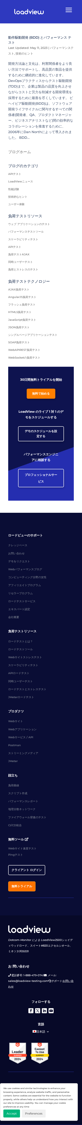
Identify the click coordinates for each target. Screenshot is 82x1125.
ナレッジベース (17, 545)
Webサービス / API (20, 737)
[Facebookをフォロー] (30, 1010)
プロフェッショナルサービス (41, 478)
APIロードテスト (18, 673)
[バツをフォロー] (37, 1010)
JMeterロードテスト (21, 697)
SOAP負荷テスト (19, 342)
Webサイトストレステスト (25, 657)
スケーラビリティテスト (23, 239)
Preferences (33, 1113)
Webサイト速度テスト (22, 848)
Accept (12, 1113)
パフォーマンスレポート (23, 801)
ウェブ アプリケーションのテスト (29, 224)
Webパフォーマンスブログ (25, 569)
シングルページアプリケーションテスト (32, 334)
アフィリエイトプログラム (24, 585)
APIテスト (14, 174)
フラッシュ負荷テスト (22, 304)
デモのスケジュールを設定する (41, 433)
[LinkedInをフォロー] (44, 1010)
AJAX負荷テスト (18, 289)
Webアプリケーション (22, 729)
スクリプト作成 (17, 793)
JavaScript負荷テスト (22, 319)
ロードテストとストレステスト (27, 689)
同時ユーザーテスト (20, 261)
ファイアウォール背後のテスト (27, 817)
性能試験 (13, 189)
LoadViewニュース (20, 181)
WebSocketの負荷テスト (24, 357)
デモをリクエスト (19, 561)
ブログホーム (19, 152)
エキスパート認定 (19, 609)
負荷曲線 (13, 785)
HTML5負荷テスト (20, 312)
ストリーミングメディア (23, 753)
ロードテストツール (20, 649)
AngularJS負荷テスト (22, 297)
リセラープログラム (20, 593)
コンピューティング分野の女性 (27, 577)
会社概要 (13, 617)
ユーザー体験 (16, 204)
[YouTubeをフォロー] (51, 1010)
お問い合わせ (16, 553)
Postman (14, 745)
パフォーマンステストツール (26, 231)
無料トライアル (22, 886)
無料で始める (41, 393)
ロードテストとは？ (20, 641)
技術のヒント (24, 53)
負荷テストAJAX (18, 254)
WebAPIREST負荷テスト (24, 349)
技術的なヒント (17, 196)
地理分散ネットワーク (22, 809)
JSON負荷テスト (19, 327)
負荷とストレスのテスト (23, 269)
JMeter (13, 761)
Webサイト (15, 721)
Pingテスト (15, 854)
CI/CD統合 (15, 825)
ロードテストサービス (22, 601)
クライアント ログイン (27, 870)
